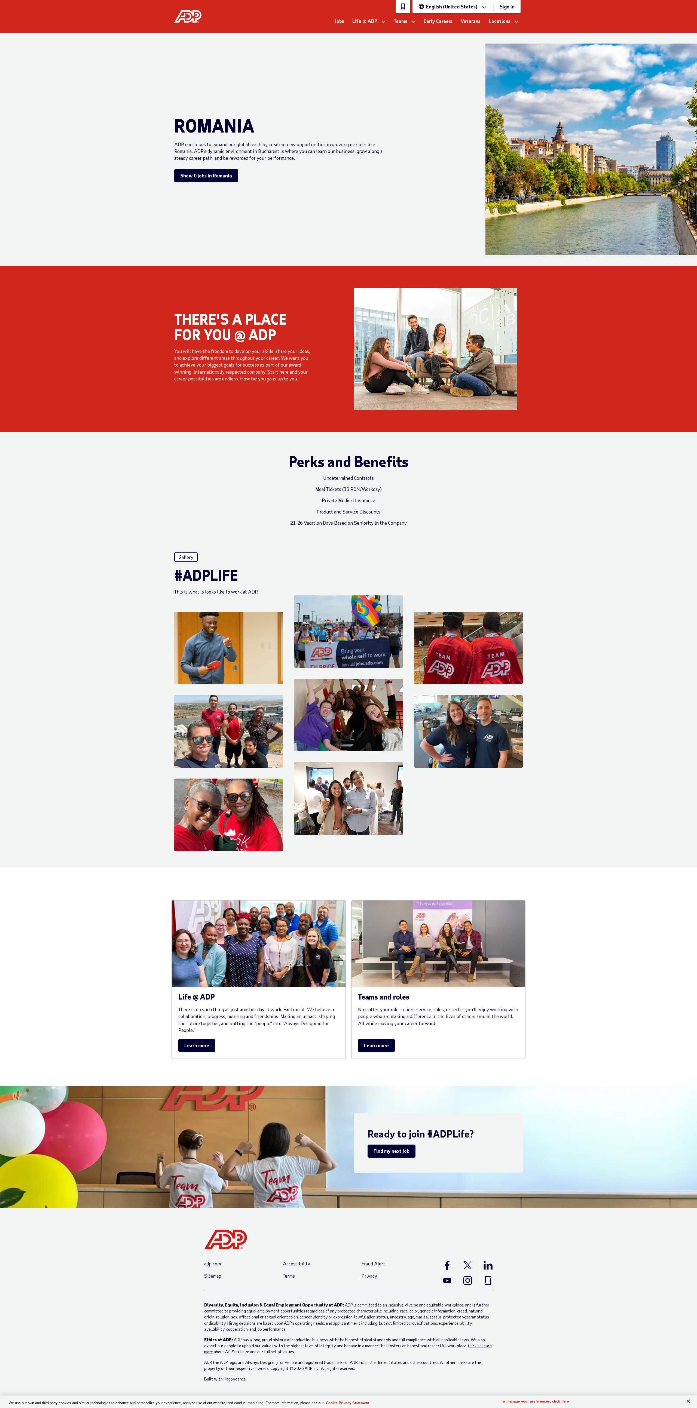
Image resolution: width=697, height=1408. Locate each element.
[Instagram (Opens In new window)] (467, 1280)
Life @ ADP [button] (364, 21)
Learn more (196, 1045)
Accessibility (296, 1263)
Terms (289, 1276)
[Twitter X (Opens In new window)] (467, 1265)
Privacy (369, 1276)
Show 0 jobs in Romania (206, 176)
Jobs (339, 21)
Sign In (507, 7)
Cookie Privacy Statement (347, 1403)
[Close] (688, 1401)
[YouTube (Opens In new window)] (447, 1280)
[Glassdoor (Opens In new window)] (488, 1280)
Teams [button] (400, 21)
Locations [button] (499, 21)
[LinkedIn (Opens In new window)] (488, 1265)
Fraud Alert (373, 1263)
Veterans (471, 21)
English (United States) (451, 7)
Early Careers (438, 21)
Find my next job (391, 1151)
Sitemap (212, 1276)
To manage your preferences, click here (535, 1401)
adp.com (212, 1263)
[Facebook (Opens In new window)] (447, 1265)
